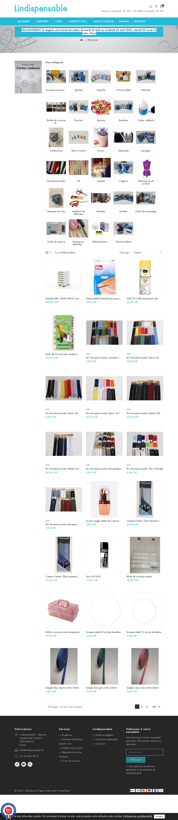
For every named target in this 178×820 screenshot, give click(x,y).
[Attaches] (145, 76)
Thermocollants (123, 241)
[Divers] (101, 137)
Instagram (30, 764)
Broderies (66, 735)
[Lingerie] (123, 167)
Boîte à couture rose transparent (62, 632)
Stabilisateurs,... (101, 241)
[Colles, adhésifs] (145, 106)
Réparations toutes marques (70, 754)
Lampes (101, 181)
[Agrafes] (78, 76)
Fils (78, 181)
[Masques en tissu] (56, 198)
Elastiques (123, 150)
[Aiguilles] (101, 76)
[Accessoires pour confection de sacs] (56, 76)
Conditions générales (106, 739)
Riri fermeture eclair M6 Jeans (61, 524)
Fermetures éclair (56, 181)
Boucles (79, 120)
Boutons (101, 120)
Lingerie (123, 181)
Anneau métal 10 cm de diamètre (144, 632)
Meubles (101, 211)
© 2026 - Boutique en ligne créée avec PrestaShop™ (43, 790)
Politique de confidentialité (137, 816)
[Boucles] (78, 106)
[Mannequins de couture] (145, 167)
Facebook (17, 764)
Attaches (145, 90)
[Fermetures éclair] (56, 167)
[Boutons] (101, 106)
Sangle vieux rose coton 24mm (143, 687)
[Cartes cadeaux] (28, 77)
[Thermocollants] (123, 228)
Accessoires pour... (56, 90)
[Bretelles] (123, 106)
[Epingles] (145, 137)
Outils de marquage (145, 211)
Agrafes (79, 90)
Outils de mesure (56, 241)
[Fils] (78, 167)
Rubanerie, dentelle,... (78, 243)
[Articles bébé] (123, 76)
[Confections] (56, 137)
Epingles (145, 150)
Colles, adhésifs (146, 120)
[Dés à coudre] (78, 137)
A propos (100, 743)
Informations (23, 729)
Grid (47, 252)
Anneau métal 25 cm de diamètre (103, 632)
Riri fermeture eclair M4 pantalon (103, 469)
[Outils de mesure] (56, 228)
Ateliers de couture (71, 748)
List (51, 252)
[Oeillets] (123, 198)
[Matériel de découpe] (78, 198)
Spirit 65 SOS (93, 576)
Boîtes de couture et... (56, 122)
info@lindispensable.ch (31, 750)
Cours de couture (70, 761)
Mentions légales (104, 735)
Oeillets (123, 211)
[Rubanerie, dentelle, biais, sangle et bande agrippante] (78, 228)
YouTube (24, 764)
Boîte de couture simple (139, 576)
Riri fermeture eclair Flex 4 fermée (145, 469)
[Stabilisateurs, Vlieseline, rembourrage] (101, 228)
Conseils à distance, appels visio (71, 741)
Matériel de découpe (78, 213)
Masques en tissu (56, 211)
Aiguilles (101, 90)
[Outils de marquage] (145, 198)
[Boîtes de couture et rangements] (56, 106)
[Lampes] (101, 167)
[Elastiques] (123, 137)
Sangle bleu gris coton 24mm (101, 687)
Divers (101, 150)
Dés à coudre (79, 150)
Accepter (159, 816)
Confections (56, 150)
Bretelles (123, 120)
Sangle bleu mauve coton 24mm (62, 687)
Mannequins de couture (146, 182)
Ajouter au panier (78, 263)
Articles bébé (123, 90)
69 (154, 706)
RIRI (88, 353)
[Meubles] (101, 198)
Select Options (118, 319)
